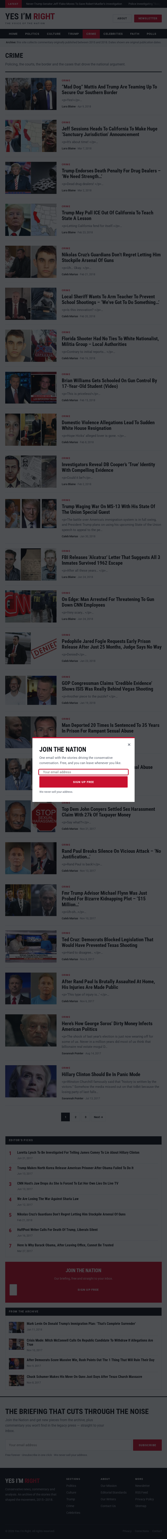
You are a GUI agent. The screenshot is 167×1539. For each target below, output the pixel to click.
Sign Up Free (83, 782)
